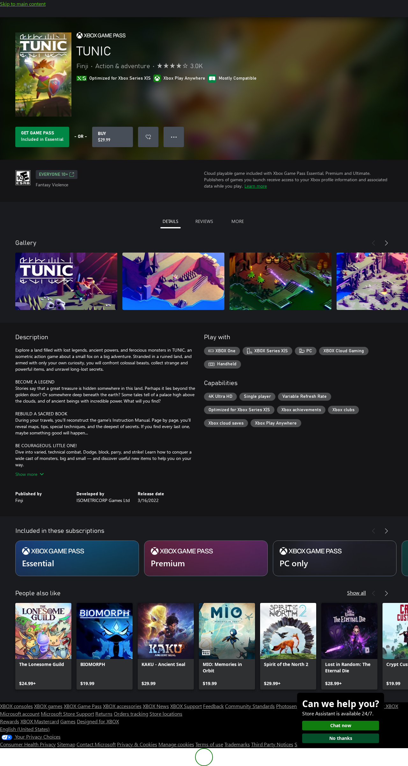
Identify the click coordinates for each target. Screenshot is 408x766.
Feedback (213, 706)
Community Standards (250, 706)
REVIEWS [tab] (204, 221)
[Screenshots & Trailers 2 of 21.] (173, 281)
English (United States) (25, 729)
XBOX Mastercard (39, 721)
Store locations (165, 713)
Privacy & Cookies (137, 744)
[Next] (386, 243)
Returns (104, 713)
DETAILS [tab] (170, 221)
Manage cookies (176, 744)
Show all (356, 592)
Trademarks (237, 744)
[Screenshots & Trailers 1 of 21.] (66, 281)
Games (68, 721)
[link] (43, 646)
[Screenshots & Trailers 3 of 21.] (280, 281)
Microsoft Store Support (67, 713)
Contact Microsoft (96, 744)
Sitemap (66, 744)
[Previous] (373, 243)
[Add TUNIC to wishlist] (148, 137)
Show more (26, 474)
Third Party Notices (272, 744)
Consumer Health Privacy (28, 744)
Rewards (9, 721)
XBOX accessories (122, 706)
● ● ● (174, 137)
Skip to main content (23, 3)
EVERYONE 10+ (53, 174)
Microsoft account (20, 713)
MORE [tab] (237, 221)
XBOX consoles (16, 706)
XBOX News (156, 706)
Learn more (255, 186)
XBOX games (48, 706)
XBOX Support (186, 706)
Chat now (340, 725)
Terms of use (209, 744)
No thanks (340, 738)
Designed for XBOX (98, 721)
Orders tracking (131, 713)
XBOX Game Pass (83, 706)
